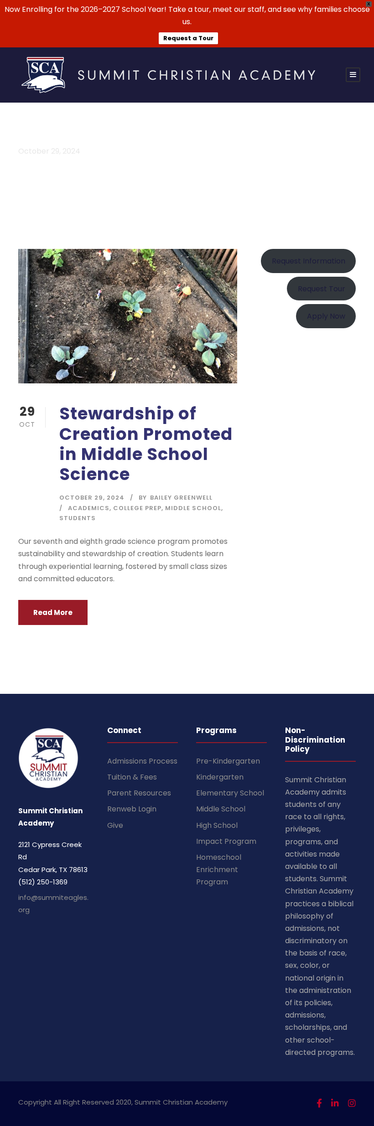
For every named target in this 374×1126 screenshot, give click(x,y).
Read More (53, 612)
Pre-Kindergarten (228, 761)
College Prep (137, 508)
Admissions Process (142, 761)
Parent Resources (139, 793)
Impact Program (226, 841)
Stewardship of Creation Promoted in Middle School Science (146, 444)
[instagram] (352, 1103)
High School (217, 825)
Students (77, 518)
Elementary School (230, 793)
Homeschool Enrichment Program (218, 869)
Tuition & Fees (132, 777)
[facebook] (319, 1103)
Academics (88, 508)
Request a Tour (188, 38)
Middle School (193, 508)
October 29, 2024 (92, 497)
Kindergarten (220, 777)
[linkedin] (335, 1103)
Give (115, 825)
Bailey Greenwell (181, 497)
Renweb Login (131, 809)
